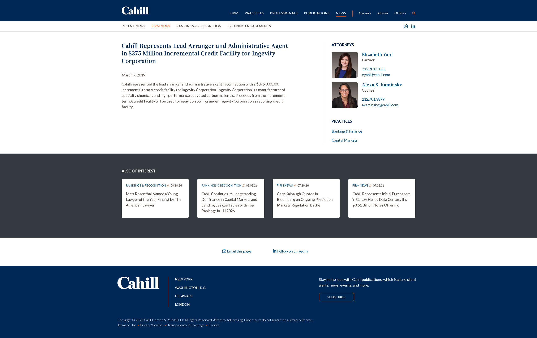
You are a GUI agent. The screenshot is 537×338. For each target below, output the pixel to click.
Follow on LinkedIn (292, 251)
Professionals (283, 13)
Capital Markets (345, 140)
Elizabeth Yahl (377, 54)
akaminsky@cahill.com (380, 105)
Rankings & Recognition (199, 26)
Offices (400, 13)
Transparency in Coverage (186, 325)
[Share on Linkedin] (413, 26)
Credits (214, 325)
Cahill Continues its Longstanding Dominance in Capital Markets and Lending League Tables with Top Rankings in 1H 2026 (229, 202)
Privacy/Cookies (152, 325)
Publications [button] (317, 13)
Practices (254, 13)
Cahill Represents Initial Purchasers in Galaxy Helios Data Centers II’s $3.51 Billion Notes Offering (381, 199)
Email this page (238, 251)
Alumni (382, 13)
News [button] (341, 13)
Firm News (160, 26)
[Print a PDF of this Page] (406, 26)
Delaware (184, 296)
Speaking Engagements (249, 26)
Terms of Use (126, 325)
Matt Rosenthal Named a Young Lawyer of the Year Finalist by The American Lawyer (153, 199)
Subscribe (336, 297)
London (182, 304)
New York (184, 279)
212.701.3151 (373, 69)
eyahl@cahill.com (376, 74)
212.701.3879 (373, 99)
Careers (365, 13)
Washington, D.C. (190, 287)
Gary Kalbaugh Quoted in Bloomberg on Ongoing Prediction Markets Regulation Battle (305, 199)
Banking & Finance (347, 131)
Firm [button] (234, 13)
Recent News (133, 26)
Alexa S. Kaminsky (382, 84)
